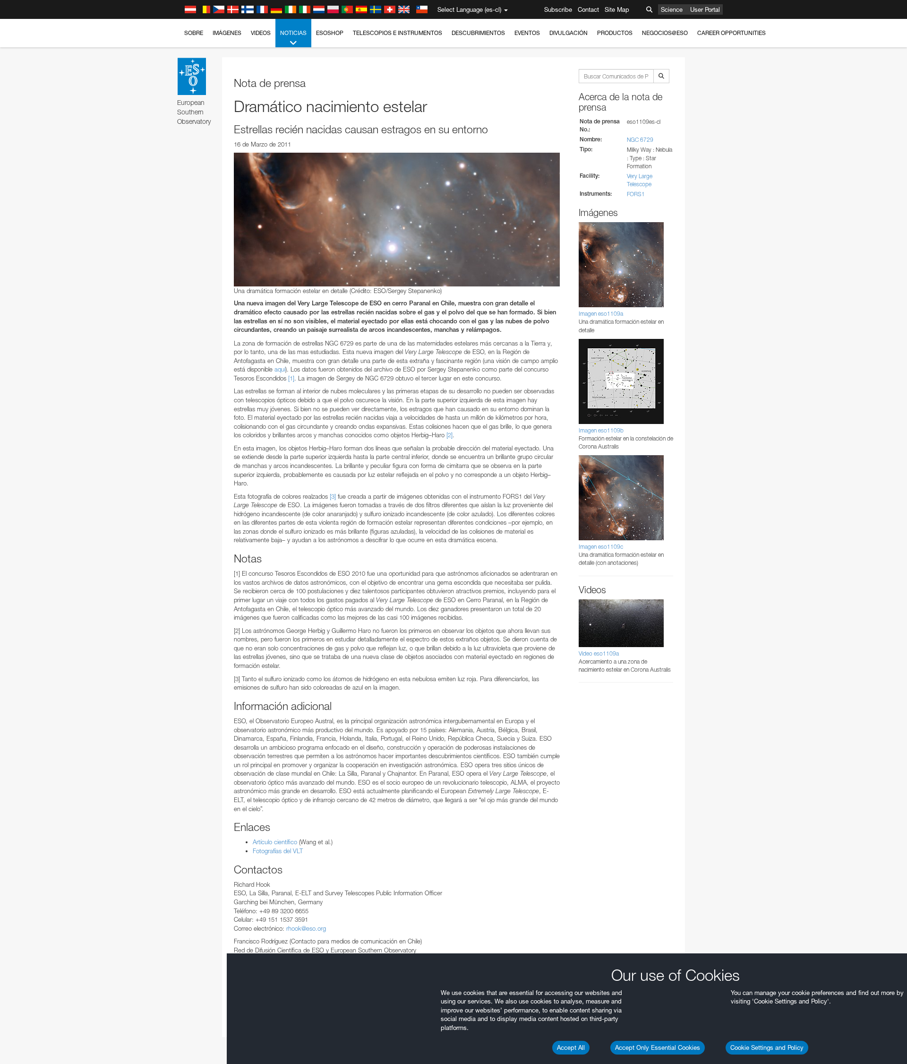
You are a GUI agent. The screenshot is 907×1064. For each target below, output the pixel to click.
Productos (615, 32)
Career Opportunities (731, 32)
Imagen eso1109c (601, 546)
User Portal (705, 9)
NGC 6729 (640, 139)
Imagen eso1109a (601, 313)
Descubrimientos (478, 32)
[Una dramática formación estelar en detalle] (397, 219)
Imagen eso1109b (601, 430)
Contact (588, 9)
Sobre (193, 32)
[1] (291, 378)
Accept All (571, 1047)
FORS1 (636, 194)
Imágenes (227, 32)
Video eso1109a (599, 653)
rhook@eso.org (306, 928)
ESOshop (329, 32)
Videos (261, 32)
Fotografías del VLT (278, 851)
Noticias (293, 32)
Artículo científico (275, 842)
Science (672, 9)
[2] (449, 435)
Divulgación (568, 32)
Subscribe (558, 9)
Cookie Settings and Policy (767, 1047)
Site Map (617, 9)
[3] (333, 496)
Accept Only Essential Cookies (657, 1047)
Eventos (527, 32)
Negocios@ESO (665, 32)
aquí (279, 369)
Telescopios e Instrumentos (397, 32)
